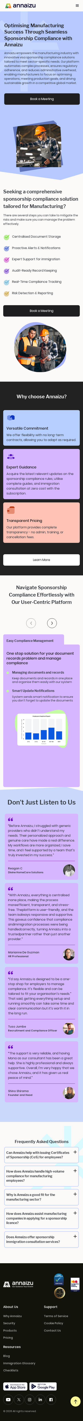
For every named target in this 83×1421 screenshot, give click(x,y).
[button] (77, 5)
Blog (6, 1356)
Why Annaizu (12, 1316)
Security (9, 1323)
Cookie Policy (53, 1323)
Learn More (41, 560)
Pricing (8, 1338)
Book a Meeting (42, 99)
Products (10, 1331)
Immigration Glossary (19, 1363)
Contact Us (52, 1331)
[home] (19, 5)
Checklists (10, 1370)
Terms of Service (56, 1316)
